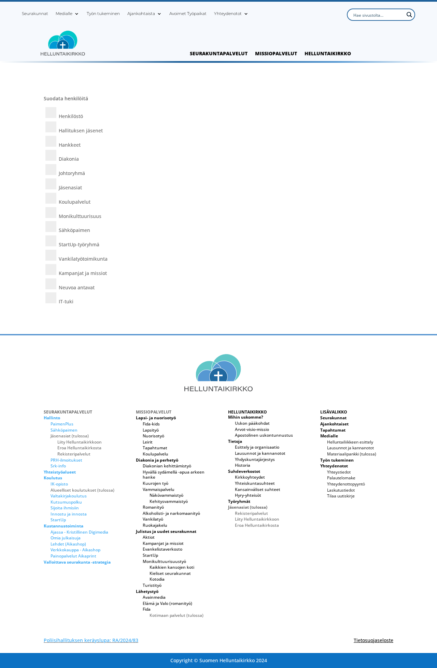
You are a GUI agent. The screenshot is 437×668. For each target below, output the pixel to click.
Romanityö (153, 507)
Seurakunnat (35, 13)
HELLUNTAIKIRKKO (328, 54)
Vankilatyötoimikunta (83, 259)
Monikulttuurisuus (80, 216)
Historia (242, 465)
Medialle (64, 13)
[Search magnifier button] (409, 14)
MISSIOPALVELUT (276, 54)
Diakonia (69, 159)
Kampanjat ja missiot (83, 273)
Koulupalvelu (155, 454)
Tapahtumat (155, 448)
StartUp (58, 520)
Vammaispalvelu (158, 489)
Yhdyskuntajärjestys (255, 459)
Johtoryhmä (72, 173)
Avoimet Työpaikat (188, 13)
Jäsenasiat (70, 187)
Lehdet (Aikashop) (68, 544)
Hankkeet (70, 145)
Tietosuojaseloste (373, 640)
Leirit (148, 442)
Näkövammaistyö (166, 495)
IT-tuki (66, 301)
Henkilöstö (71, 116)
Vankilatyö (153, 519)
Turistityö (152, 585)
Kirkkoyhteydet (250, 477)
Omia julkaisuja (66, 538)
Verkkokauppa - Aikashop (75, 550)
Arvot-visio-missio (252, 429)
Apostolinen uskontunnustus (264, 435)
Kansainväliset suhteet (257, 489)
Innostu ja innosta (69, 514)
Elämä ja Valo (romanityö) (167, 603)
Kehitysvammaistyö (169, 501)
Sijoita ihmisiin (65, 508)
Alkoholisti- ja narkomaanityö (171, 513)
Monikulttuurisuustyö (164, 561)
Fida (147, 609)
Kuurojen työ (155, 483)
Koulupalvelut (74, 202)
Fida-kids (151, 424)
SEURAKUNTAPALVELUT (219, 54)
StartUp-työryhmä (79, 244)
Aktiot (149, 537)
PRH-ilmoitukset (66, 460)
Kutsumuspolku (66, 502)
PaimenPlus (62, 424)
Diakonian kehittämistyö (167, 466)
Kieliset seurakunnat (170, 573)
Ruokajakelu (155, 525)
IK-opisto (59, 484)
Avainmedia (154, 597)
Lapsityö (151, 430)
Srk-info (58, 466)
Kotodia (157, 579)
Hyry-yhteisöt (248, 495)
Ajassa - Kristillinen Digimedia (79, 532)
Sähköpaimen (74, 230)
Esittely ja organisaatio (257, 447)
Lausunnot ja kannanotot (260, 453)
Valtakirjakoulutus (69, 496)
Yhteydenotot (228, 13)
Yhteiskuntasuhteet (255, 483)
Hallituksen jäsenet (81, 130)
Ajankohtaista (141, 13)
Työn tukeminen (103, 13)
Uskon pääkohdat (252, 423)
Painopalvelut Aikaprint (73, 556)
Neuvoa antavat (77, 287)
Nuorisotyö (153, 436)
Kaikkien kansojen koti (172, 567)
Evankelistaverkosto (162, 549)
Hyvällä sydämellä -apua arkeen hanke (174, 474)
